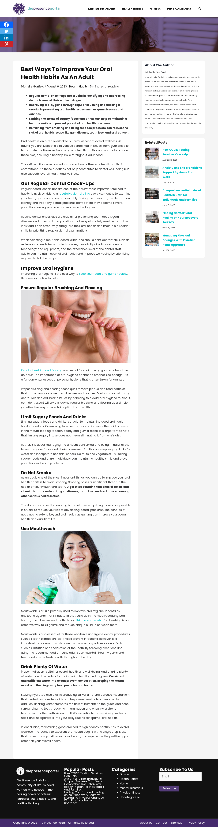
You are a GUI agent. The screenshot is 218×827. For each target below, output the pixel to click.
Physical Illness (130, 792)
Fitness (124, 774)
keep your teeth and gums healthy (103, 274)
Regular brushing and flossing (41, 370)
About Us (146, 823)
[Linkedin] (6, 37)
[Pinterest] (6, 44)
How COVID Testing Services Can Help (83, 774)
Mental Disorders (131, 788)
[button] (200, 8)
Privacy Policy (195, 823)
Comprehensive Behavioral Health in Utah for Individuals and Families (181, 195)
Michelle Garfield (32, 86)
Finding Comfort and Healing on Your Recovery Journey (180, 217)
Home (124, 783)
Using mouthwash (88, 620)
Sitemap (176, 823)
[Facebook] (6, 25)
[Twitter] (6, 31)
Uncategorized (130, 797)
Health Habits (78, 86)
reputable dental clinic (74, 194)
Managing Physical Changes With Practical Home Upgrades (179, 240)
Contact (161, 823)
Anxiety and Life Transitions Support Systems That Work (182, 172)
